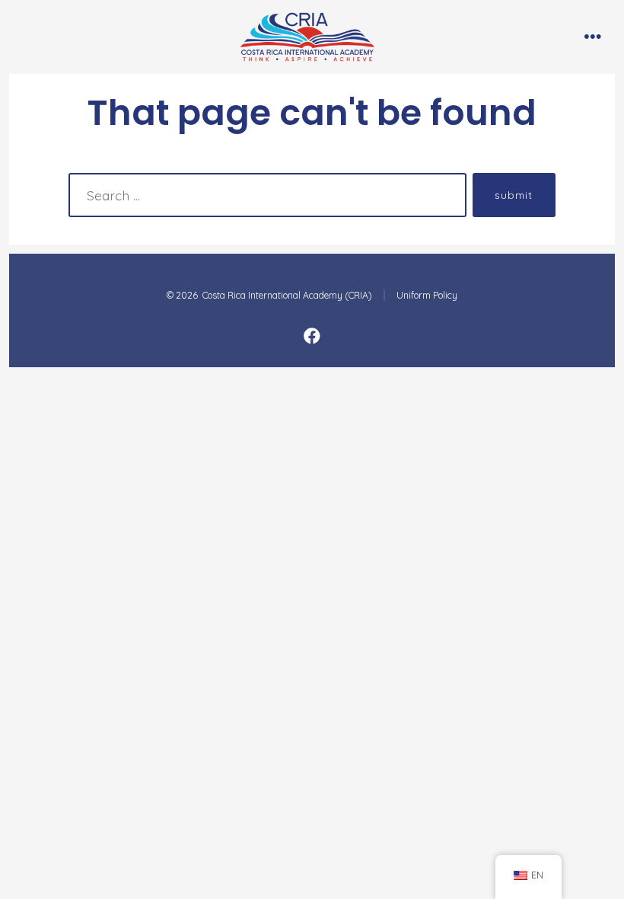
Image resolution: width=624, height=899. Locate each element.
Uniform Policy (426, 295)
